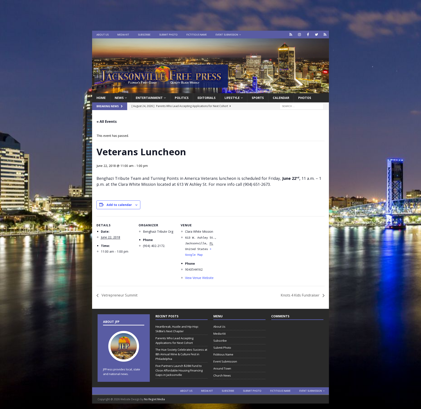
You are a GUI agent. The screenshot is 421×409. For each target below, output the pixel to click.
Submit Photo (168, 34)
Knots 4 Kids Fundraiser (300, 295)
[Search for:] (301, 106)
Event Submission (227, 34)
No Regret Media (154, 399)
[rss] (325, 34)
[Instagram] (299, 34)
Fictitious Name (196, 34)
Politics (182, 98)
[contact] (291, 34)
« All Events (106, 121)
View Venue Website (199, 278)
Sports (258, 98)
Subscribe (144, 34)
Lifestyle (232, 98)
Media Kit (123, 34)
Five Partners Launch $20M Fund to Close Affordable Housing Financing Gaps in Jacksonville (179, 370)
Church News (222, 375)
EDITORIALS (207, 98)
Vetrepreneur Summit (119, 295)
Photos (304, 98)
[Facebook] (308, 34)
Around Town (222, 368)
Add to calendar (119, 205)
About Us (102, 34)
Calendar (281, 98)
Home (101, 98)
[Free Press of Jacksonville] (210, 91)
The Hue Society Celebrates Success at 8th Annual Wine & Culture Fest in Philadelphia (181, 354)
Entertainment (149, 98)
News (119, 98)
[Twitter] (316, 34)
